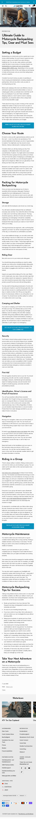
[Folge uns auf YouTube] (29, 770)
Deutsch (22, 797)
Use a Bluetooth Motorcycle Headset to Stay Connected (18, 330)
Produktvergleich (24, 736)
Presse (4, 747)
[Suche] (6, 7)
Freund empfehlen (7, 752)
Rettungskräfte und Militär (9, 777)
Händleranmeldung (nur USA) (8, 773)
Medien (4, 750)
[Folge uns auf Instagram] (25, 770)
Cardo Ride (23, 745)
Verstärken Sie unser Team (8, 743)
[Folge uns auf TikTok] (21, 773)
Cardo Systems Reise (8, 736)
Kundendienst (23, 733)
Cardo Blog (23, 751)
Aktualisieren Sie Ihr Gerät (27, 739)
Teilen (3, 692)
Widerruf (22, 753)
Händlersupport (6, 769)
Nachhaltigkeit (6, 739)
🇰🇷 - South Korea (6, 788)
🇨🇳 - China (5, 785)
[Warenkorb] (33, 8)
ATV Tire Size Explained (10, 722)
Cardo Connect (24, 742)
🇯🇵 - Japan (5, 791)
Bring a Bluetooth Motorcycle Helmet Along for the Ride (18, 127)
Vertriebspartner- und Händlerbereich (8, 762)
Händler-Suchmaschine (26, 748)
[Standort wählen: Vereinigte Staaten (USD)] (30, 7)
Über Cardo (5, 733)
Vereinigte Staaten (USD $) (9, 797)
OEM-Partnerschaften (8, 766)
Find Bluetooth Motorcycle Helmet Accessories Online (18, 528)
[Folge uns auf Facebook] (21, 770)
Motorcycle (6, 33)
